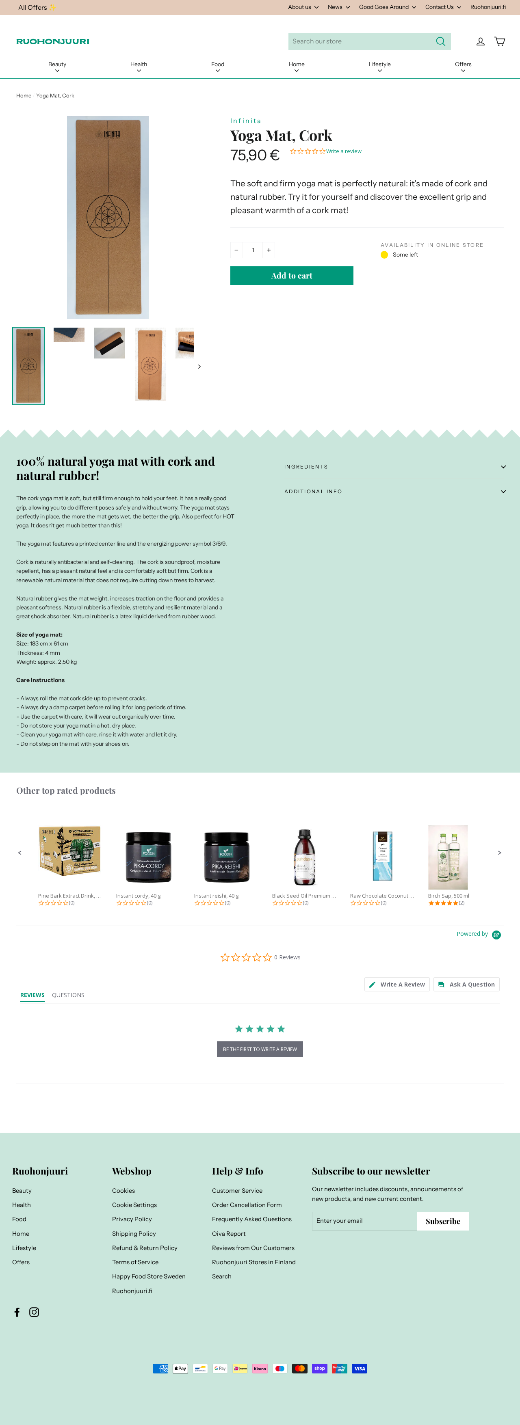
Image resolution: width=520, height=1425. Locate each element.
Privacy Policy (132, 1219)
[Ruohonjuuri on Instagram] (34, 1312)
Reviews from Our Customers (253, 1248)
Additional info (313, 491)
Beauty (57, 64)
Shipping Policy (134, 1233)
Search (222, 1276)
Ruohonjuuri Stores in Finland (254, 1262)
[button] (20, 853)
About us (300, 7)
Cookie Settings (134, 1205)
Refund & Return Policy (145, 1248)
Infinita (246, 121)
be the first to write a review (260, 1049)
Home (297, 64)
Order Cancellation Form (247, 1205)
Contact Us (440, 7)
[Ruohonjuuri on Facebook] (17, 1312)
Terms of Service (135, 1262)
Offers (463, 64)
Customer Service (237, 1190)
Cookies (123, 1190)
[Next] (199, 366)
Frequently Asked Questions (252, 1219)
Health (138, 64)
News (336, 7)
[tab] (397, 984)
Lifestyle (380, 64)
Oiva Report (229, 1233)
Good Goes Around (384, 7)
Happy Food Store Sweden (149, 1276)
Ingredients (306, 467)
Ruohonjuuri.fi (488, 7)
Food (217, 64)
